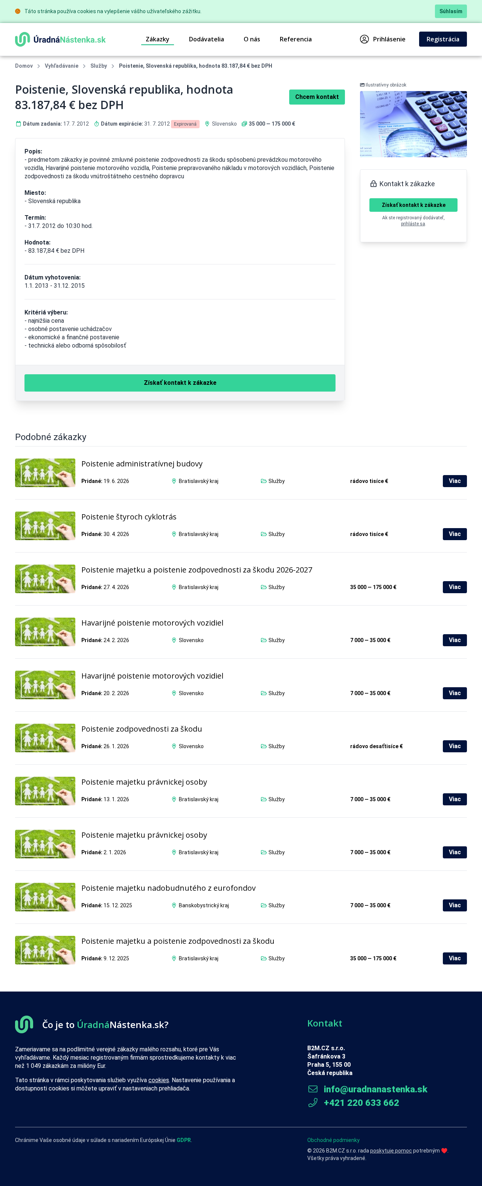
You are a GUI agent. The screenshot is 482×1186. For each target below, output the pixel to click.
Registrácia (443, 39)
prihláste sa (413, 223)
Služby (98, 66)
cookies (158, 1080)
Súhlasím (450, 11)
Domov (24, 66)
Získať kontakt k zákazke (413, 205)
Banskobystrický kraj (204, 905)
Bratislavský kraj (198, 481)
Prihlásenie (389, 39)
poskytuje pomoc (391, 1151)
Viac (455, 480)
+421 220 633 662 (360, 1103)
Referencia (296, 39)
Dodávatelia (206, 39)
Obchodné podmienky (333, 1140)
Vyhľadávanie (61, 66)
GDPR (184, 1140)
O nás (252, 39)
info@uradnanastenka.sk (374, 1089)
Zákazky (157, 39)
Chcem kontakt (317, 96)
